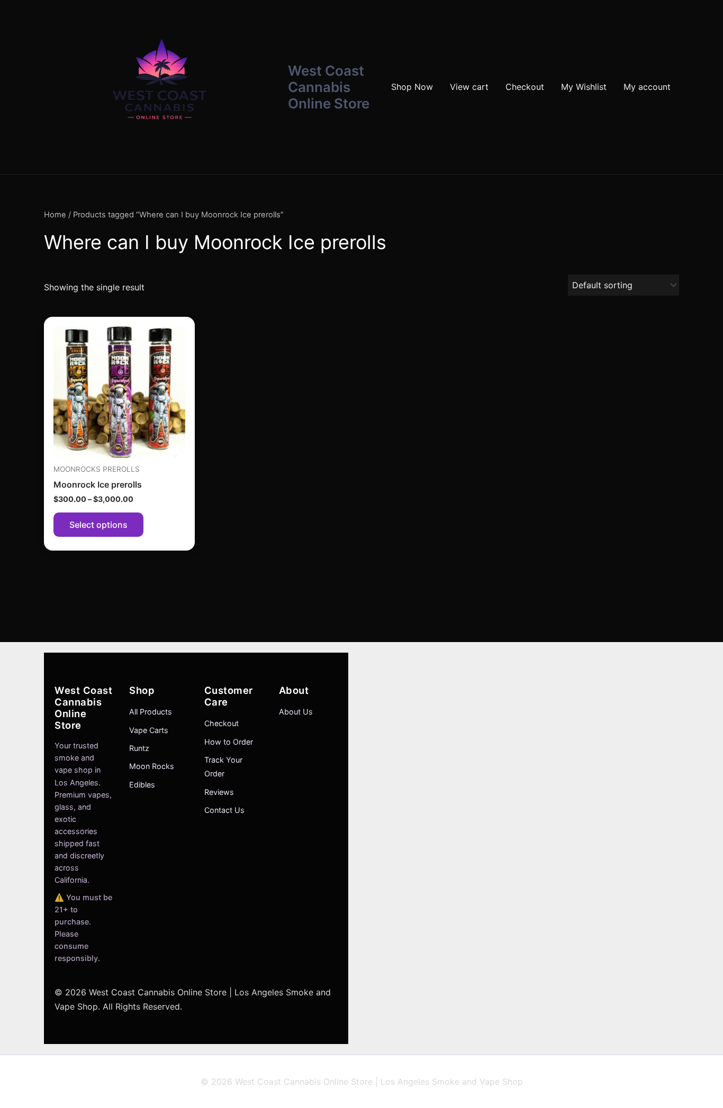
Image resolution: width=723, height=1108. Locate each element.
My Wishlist (584, 86)
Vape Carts (148, 730)
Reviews (219, 791)
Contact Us (224, 809)
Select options (98, 524)
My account (647, 86)
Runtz (139, 748)
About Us (296, 711)
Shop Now (412, 86)
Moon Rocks (151, 766)
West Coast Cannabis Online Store (328, 87)
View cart (469, 86)
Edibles (142, 784)
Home (55, 214)
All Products (150, 711)
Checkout (524, 86)
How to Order (228, 741)
